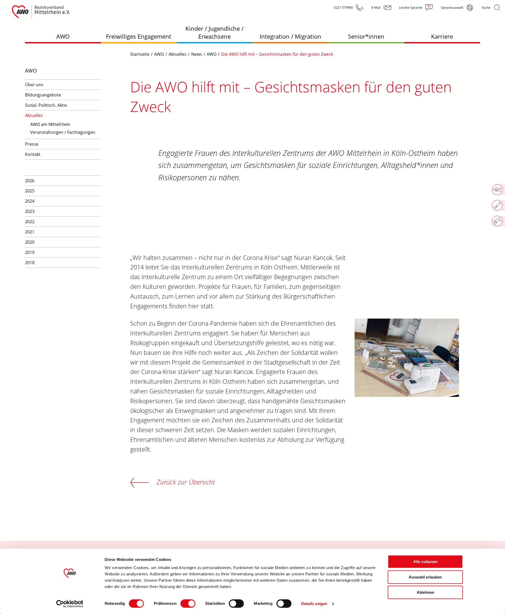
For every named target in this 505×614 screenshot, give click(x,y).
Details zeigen (314, 603)
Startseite (139, 54)
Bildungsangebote (43, 95)
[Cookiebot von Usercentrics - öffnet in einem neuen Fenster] (70, 604)
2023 (29, 211)
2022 (29, 221)
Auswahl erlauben (425, 577)
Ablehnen (425, 592)
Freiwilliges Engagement (138, 36)
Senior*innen (366, 36)
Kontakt (33, 154)
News (196, 54)
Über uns (34, 85)
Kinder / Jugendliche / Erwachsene (214, 32)
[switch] (187, 603)
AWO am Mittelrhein (50, 124)
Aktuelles (34, 115)
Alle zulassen (425, 561)
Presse (31, 144)
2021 (29, 232)
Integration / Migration (290, 36)
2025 (29, 191)
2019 (29, 252)
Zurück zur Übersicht (185, 481)
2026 (29, 180)
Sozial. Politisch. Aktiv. (46, 105)
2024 (29, 201)
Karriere (442, 36)
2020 (29, 242)
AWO (63, 36)
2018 (29, 262)
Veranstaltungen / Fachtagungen (62, 132)
